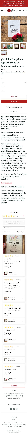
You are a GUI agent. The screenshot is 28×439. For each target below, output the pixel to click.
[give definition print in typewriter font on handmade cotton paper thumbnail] (4, 52)
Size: (2, 79)
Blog (22, 423)
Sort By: (17, 231)
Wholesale (16, 423)
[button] (20, 216)
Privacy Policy (9, 426)
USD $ (13, 419)
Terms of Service (18, 426)
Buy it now (14, 101)
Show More (10, 288)
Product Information (7, 424)
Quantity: (3, 86)
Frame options (6, 183)
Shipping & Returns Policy (20, 424)
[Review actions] (23, 256)
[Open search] (4, 10)
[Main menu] (2, 10)
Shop (5, 423)
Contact (10, 423)
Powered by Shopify (14, 432)
